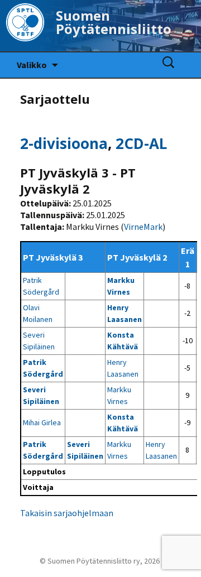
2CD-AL (141, 143)
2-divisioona (64, 143)
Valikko (32, 64)
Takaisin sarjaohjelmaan (66, 512)
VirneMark (143, 226)
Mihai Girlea (42, 422)
